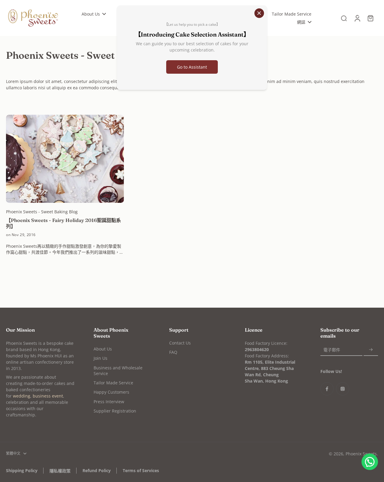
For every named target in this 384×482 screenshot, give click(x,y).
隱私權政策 (60, 471)
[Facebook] (327, 388)
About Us (103, 349)
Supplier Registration (115, 411)
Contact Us (180, 343)
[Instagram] (342, 388)
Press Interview (109, 401)
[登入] (357, 18)
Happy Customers (111, 392)
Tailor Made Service (113, 383)
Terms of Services (141, 470)
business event (48, 396)
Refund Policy (96, 470)
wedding (21, 396)
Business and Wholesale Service (118, 370)
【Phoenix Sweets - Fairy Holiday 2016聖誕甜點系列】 (63, 223)
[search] (343, 18)
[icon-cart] (370, 18)
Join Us (100, 358)
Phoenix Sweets (361, 454)
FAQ (173, 352)
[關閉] (259, 13)
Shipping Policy (22, 470)
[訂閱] (371, 350)
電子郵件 (331, 350)
